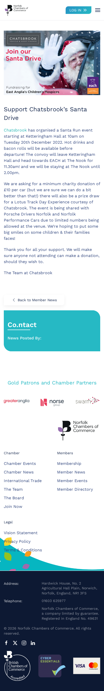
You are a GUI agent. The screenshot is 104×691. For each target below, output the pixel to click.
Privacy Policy (17, 541)
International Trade (23, 480)
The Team (13, 489)
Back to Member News (37, 300)
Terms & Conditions (23, 550)
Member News (71, 472)
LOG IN (75, 10)
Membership (69, 463)
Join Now (13, 506)
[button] (97, 10)
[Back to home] (16, 10)
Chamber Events (20, 463)
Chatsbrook (15, 130)
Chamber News (19, 472)
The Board (14, 497)
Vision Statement (21, 532)
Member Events (72, 480)
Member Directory (75, 489)
